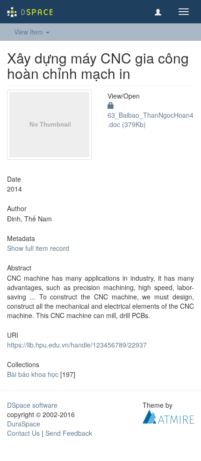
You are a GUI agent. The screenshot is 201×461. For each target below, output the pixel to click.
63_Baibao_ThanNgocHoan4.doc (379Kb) (151, 119)
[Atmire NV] (168, 415)
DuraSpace (23, 423)
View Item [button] (29, 31)
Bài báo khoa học (32, 374)
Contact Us (23, 433)
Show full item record (38, 248)
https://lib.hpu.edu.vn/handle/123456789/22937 (77, 344)
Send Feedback (68, 433)
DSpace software (32, 405)
